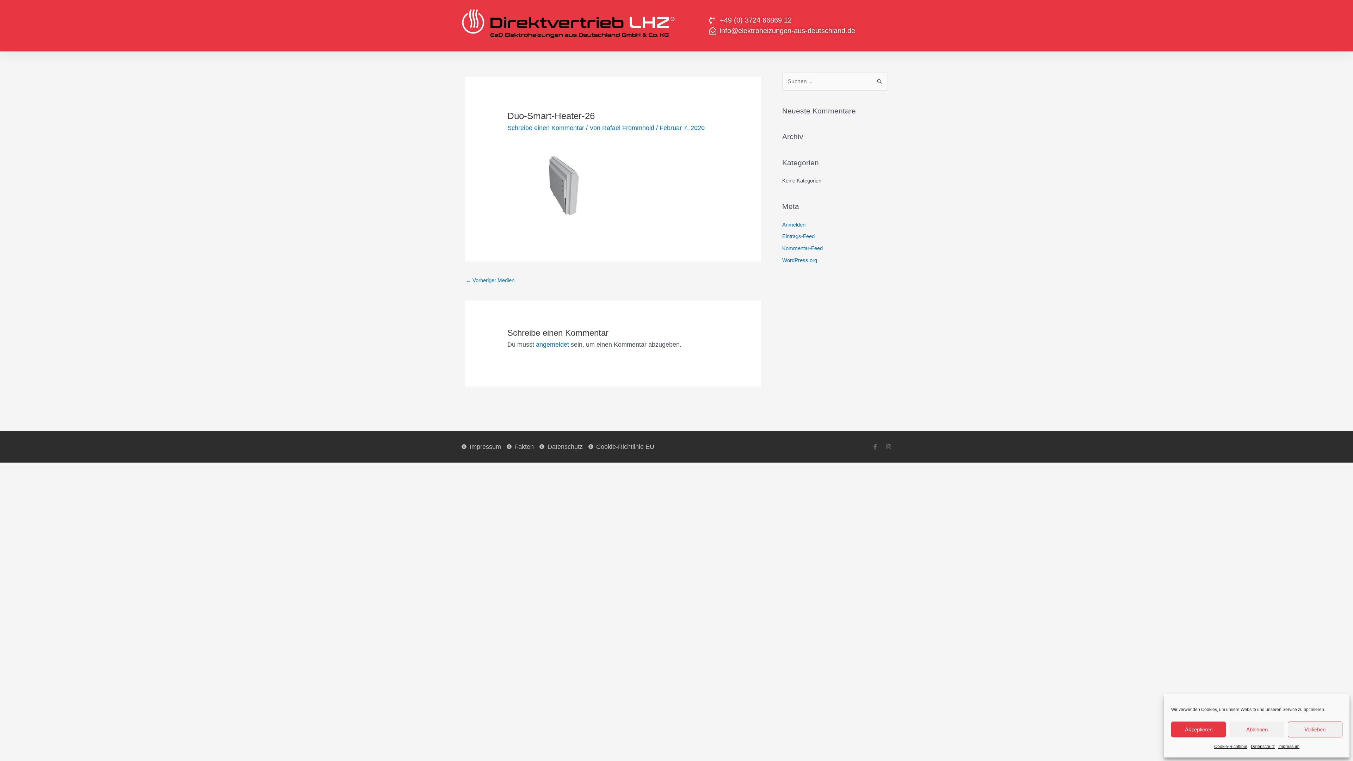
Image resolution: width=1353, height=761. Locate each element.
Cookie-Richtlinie (1230, 746)
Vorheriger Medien (490, 280)
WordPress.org (799, 260)
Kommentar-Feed (802, 248)
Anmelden (793, 225)
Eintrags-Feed (798, 236)
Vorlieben (1315, 729)
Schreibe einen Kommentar (545, 127)
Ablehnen (1257, 729)
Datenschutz (1263, 746)
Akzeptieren (1198, 729)
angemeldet (552, 344)
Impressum (1288, 746)
